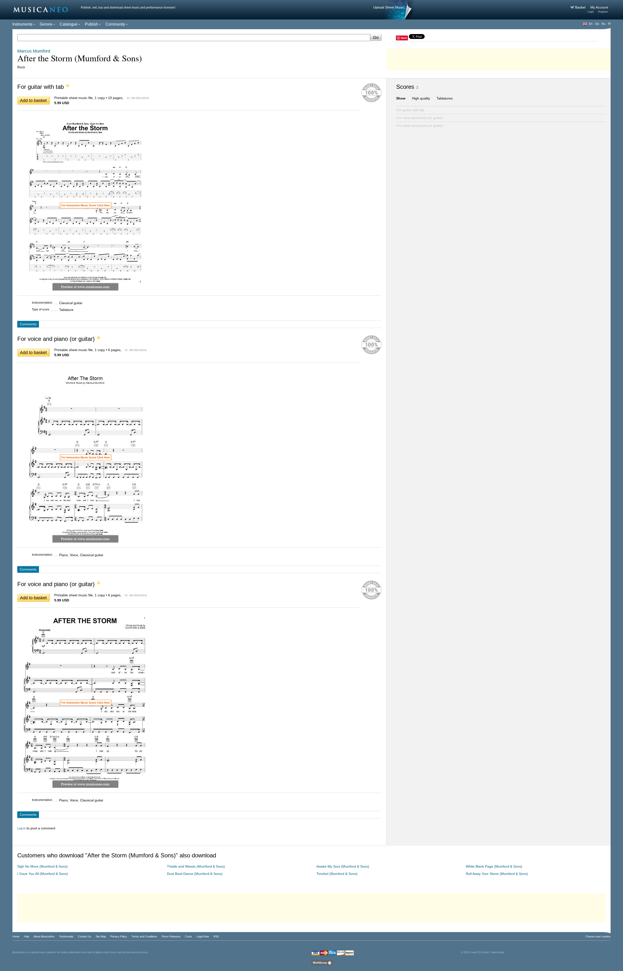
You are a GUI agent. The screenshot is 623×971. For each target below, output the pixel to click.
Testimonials (66, 936)
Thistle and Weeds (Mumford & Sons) (196, 866)
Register (603, 11)
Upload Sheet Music (388, 7)
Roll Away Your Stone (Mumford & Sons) (497, 874)
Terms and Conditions (144, 936)
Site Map (101, 936)
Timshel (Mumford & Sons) (336, 874)
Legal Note (202, 936)
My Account (599, 7)
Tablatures (445, 98)
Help (26, 936)
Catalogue (69, 24)
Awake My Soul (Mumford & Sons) (342, 866)
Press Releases (171, 936)
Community (115, 24)
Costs (188, 936)
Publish (91, 24)
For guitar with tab (410, 110)
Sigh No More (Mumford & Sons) (42, 866)
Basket (580, 7)
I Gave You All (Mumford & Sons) (42, 874)
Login (590, 11)
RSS (216, 936)
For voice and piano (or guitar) (419, 118)
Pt (609, 24)
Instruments (22, 24)
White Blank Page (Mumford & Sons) (494, 866)
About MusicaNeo (44, 936)
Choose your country (598, 936)
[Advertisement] (498, 58)
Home (15, 936)
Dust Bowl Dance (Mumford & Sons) (194, 874)
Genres (46, 24)
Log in (21, 828)
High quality (421, 98)
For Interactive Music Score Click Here (85, 205)
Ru (603, 24)
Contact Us (84, 936)
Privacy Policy (118, 936)
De (597, 24)
